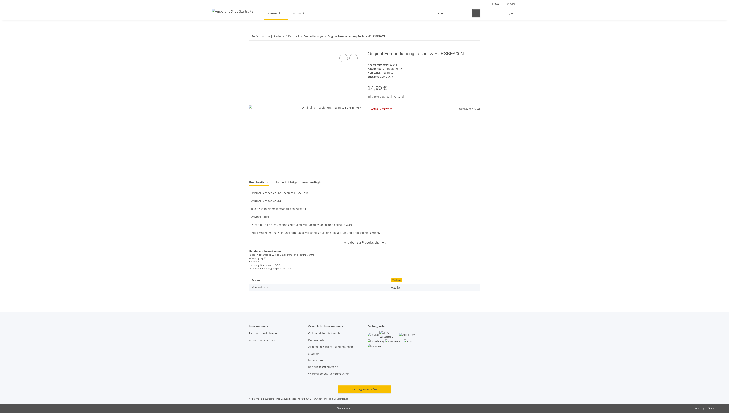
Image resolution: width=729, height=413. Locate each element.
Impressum (315, 360)
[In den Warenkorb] (252, 49)
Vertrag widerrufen (364, 389)
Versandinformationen (263, 340)
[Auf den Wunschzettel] (353, 58)
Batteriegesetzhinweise (323, 367)
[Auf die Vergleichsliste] (343, 58)
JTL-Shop (709, 408)
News (495, 3)
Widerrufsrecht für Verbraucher (328, 373)
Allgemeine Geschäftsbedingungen (330, 346)
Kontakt (510, 3)
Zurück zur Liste (261, 36)
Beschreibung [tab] (259, 182)
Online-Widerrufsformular (325, 333)
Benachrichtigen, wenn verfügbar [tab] (299, 182)
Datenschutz (316, 340)
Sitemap (313, 353)
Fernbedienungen (393, 68)
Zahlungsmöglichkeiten (264, 333)
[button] (488, 13)
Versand (398, 96)
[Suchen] (476, 13)
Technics (396, 280)
